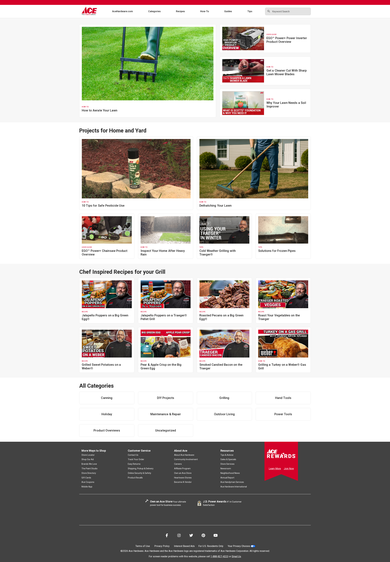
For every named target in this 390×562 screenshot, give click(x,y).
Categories (154, 11)
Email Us (236, 556)
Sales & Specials (228, 459)
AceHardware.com (122, 11)
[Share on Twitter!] (191, 536)
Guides (228, 11)
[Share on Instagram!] (179, 536)
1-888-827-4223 (219, 556)
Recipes (180, 11)
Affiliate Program (182, 468)
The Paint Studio (90, 468)
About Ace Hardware (184, 455)
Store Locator (88, 455)
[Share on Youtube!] (215, 536)
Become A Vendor (183, 482)
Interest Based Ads (184, 546)
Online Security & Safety (139, 473)
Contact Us (133, 455)
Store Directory (89, 473)
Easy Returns (134, 464)
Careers (178, 464)
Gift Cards (86, 477)
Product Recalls (135, 477)
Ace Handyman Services (232, 482)
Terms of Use (142, 546)
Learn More (275, 468)
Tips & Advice (226, 455)
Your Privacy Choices (239, 546)
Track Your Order (136, 459)
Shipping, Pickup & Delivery (140, 468)
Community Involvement (186, 459)
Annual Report (227, 477)
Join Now (289, 468)
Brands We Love (89, 464)
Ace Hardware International (233, 486)
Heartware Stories (183, 477)
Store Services (227, 464)
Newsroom (225, 468)
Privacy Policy (162, 546)
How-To (204, 11)
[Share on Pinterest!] (203, 536)
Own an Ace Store (182, 473)
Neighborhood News (230, 473)
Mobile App (87, 486)
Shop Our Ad (88, 459)
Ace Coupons (88, 482)
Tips (249, 11)
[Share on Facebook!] (167, 536)
